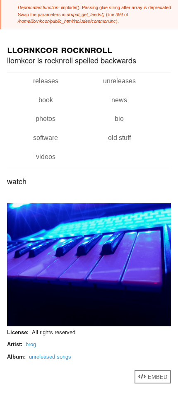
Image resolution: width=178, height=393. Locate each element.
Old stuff (119, 137)
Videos (45, 156)
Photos (45, 118)
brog (31, 344)
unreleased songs (50, 357)
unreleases (119, 80)
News (119, 100)
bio (119, 118)
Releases (45, 80)
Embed (156, 377)
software (45, 137)
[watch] (89, 324)
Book (45, 100)
